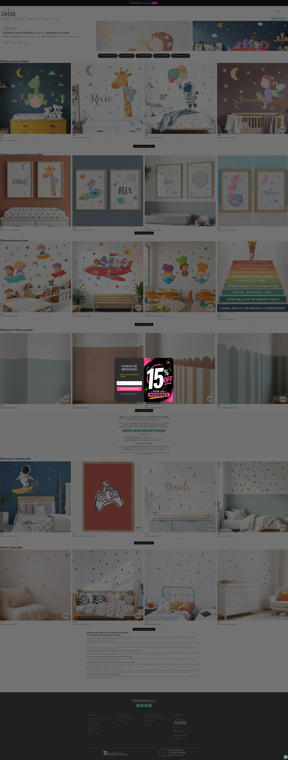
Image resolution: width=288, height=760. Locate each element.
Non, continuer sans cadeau (129, 393)
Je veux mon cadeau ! (129, 389)
